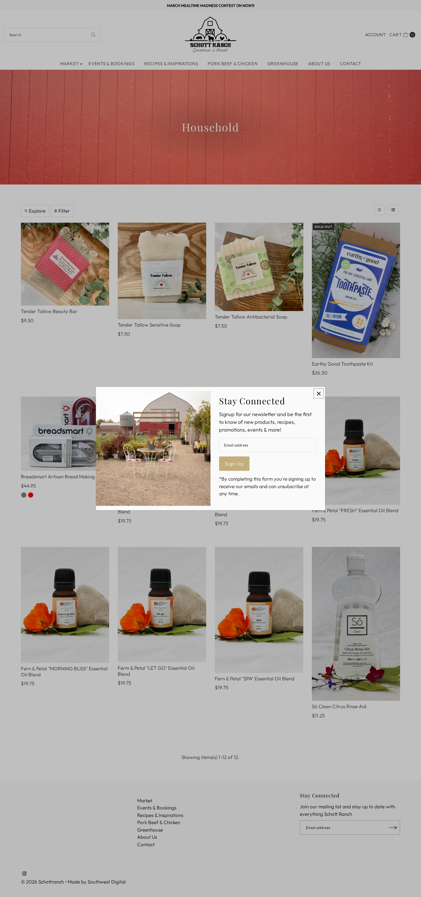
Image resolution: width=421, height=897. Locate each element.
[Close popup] (319, 394)
